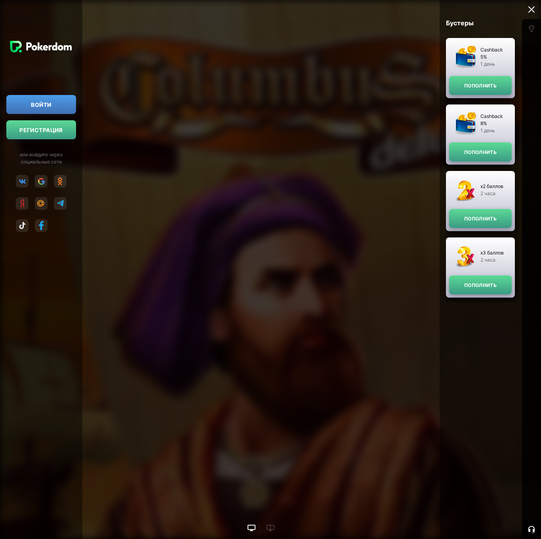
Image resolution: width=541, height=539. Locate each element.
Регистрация (41, 130)
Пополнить (480, 86)
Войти (41, 104)
